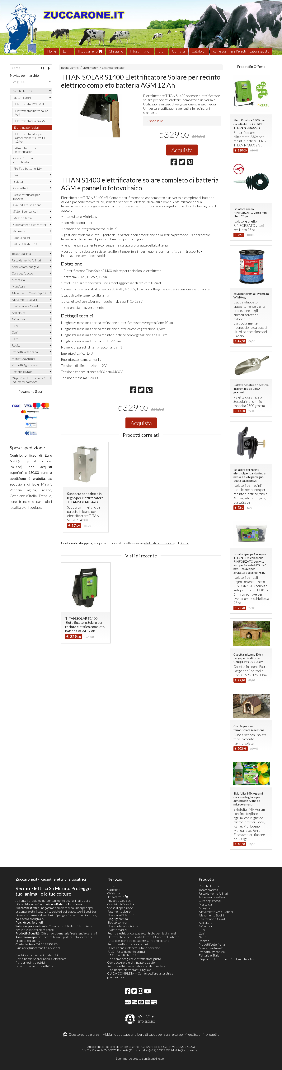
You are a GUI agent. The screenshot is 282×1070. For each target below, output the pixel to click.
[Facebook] (127, 992)
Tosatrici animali (22, 253)
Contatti (178, 51)
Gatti (15, 339)
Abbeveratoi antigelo (25, 267)
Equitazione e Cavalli (25, 306)
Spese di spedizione (120, 908)
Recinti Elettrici (70, 67)
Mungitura (18, 286)
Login (67, 51)
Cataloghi (199, 51)
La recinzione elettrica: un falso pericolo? (133, 948)
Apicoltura (18, 312)
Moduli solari (21, 237)
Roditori (17, 345)
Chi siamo (116, 51)
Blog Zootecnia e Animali (123, 926)
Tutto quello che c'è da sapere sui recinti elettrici (138, 940)
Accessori (19, 231)
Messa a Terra (22, 218)
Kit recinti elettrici (25, 244)
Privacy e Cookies (119, 900)
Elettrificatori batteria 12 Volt (31, 112)
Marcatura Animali (23, 358)
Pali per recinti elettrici (30, 962)
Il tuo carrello (88, 51)
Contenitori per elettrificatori (23, 160)
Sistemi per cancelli (25, 211)
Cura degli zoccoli (23, 273)
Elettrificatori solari (113, 67)
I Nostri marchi (141, 51)
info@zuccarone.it (188, 1050)
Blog (161, 51)
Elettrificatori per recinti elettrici (37, 955)
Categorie (113, 889)
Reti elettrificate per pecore (26, 196)
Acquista (182, 149)
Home (51, 51)
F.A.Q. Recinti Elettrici (121, 955)
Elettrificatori (90, 67)
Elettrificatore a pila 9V (30, 121)
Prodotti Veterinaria (25, 352)
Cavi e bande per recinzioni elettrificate (41, 959)
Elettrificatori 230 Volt (29, 104)
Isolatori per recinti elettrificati (35, 966)
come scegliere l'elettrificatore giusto (241, 51)
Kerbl (184, 543)
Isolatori (18, 181)
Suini (15, 326)
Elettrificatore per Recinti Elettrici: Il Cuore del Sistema (143, 937)
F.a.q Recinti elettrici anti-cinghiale (129, 969)
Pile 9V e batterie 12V (27, 168)
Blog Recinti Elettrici (120, 915)
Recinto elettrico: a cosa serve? (127, 944)
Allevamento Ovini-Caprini (29, 293)
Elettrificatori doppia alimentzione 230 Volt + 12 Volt (30, 137)
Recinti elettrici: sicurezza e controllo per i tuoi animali (141, 933)
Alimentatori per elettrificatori (25, 149)
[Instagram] (140, 992)
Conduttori (20, 188)
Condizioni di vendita (120, 904)
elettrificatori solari (159, 543)
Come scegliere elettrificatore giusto (131, 962)
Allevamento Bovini (24, 299)
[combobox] (31, 81)
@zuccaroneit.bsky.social (43, 948)
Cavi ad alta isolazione (27, 205)
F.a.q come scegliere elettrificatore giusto (134, 959)
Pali (15, 175)
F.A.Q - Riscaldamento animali (126, 951)
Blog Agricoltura (117, 918)
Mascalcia (18, 280)
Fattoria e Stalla (22, 371)
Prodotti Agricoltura (25, 365)
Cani (14, 332)
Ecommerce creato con (141, 1058)
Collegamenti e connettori (30, 224)
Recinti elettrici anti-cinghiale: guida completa (136, 966)
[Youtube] (147, 992)
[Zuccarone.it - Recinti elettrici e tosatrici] (141, 27)
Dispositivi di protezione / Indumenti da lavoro (28, 380)
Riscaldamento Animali (26, 260)
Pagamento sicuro (119, 911)
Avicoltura (18, 319)
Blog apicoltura (117, 922)
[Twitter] (134, 992)
